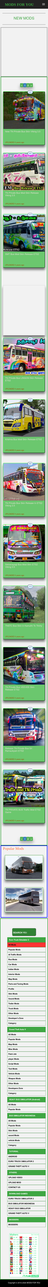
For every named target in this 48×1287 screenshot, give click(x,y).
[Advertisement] (24, 52)
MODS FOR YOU (19, 4)
